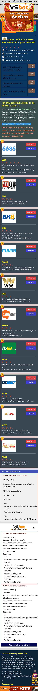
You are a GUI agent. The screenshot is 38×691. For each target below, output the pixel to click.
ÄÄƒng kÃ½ (31, 66)
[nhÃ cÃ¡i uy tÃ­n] (19, 527)
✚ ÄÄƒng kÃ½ (31, 144)
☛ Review (31, 148)
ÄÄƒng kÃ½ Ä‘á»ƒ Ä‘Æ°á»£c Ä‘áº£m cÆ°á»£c (16, 124)
